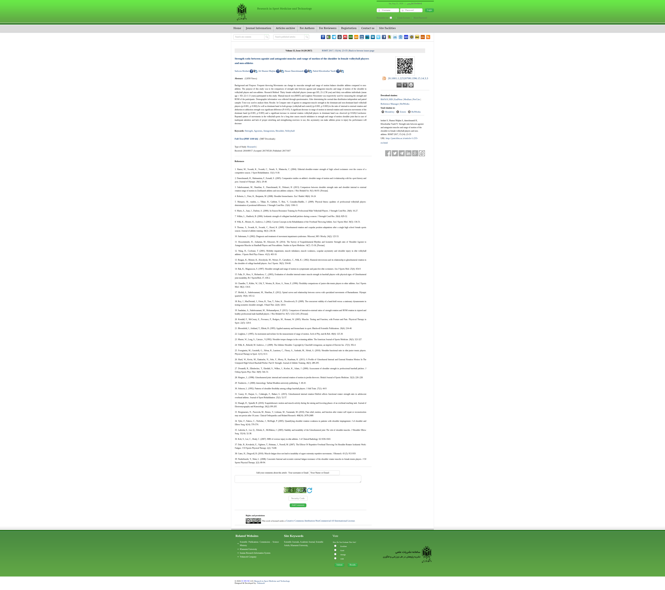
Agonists (258, 131)
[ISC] (417, 37)
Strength (249, 131)
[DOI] (356, 37)
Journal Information (258, 28)
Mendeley (389, 111)
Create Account (403, 18)
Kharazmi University (248, 549)
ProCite (416, 99)
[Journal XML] (423, 37)
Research (251, 146)
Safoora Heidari (242, 71)
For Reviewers (327, 28)
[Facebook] (384, 37)
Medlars (407, 99)
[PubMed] (362, 37)
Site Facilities (387, 28)
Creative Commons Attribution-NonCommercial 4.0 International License (320, 520)
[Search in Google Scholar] (251, 72)
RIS (391, 99)
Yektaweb (261, 583)
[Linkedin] (373, 37)
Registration (349, 28)
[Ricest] (412, 37)
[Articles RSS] (428, 37)
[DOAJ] (351, 37)
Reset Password (420, 18)
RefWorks (404, 104)
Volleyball (290, 131)
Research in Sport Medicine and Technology (272, 581)
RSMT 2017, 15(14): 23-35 (335, 50)
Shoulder (280, 131)
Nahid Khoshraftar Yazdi (324, 71)
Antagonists (268, 131)
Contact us (367, 28)
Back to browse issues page (361, 50)
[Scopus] (367, 37)
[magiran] (389, 37)
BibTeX (384, 99)
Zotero (403, 111)
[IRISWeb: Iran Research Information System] (395, 37)
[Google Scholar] (323, 37)
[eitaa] (422, 153)
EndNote (398, 99)
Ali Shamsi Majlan (267, 71)
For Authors (307, 28)
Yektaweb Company (248, 557)
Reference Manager (390, 104)
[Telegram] (334, 37)
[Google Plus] (415, 153)
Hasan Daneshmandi (294, 71)
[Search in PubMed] (255, 72)
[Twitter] (378, 37)
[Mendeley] (345, 37)
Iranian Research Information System (255, 553)
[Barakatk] (400, 37)
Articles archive (285, 28)
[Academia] (340, 37)
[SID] (406, 37)
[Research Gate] (328, 37)
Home (237, 28)
